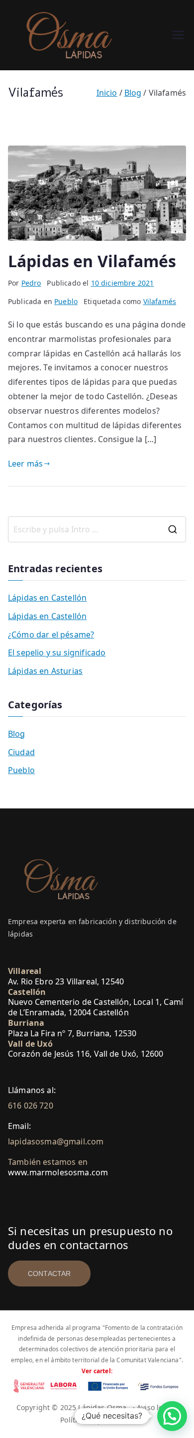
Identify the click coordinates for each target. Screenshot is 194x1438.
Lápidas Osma (102, 1407)
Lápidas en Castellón (47, 597)
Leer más (25, 463)
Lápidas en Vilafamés (92, 261)
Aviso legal (155, 1407)
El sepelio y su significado (56, 652)
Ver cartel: (97, 1371)
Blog (16, 733)
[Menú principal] (178, 35)
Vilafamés (159, 301)
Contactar (49, 1274)
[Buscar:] (97, 529)
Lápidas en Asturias (45, 670)
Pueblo (66, 301)
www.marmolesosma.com (58, 1172)
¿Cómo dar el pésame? (51, 634)
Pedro (31, 283)
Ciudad (21, 752)
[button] (172, 1416)
